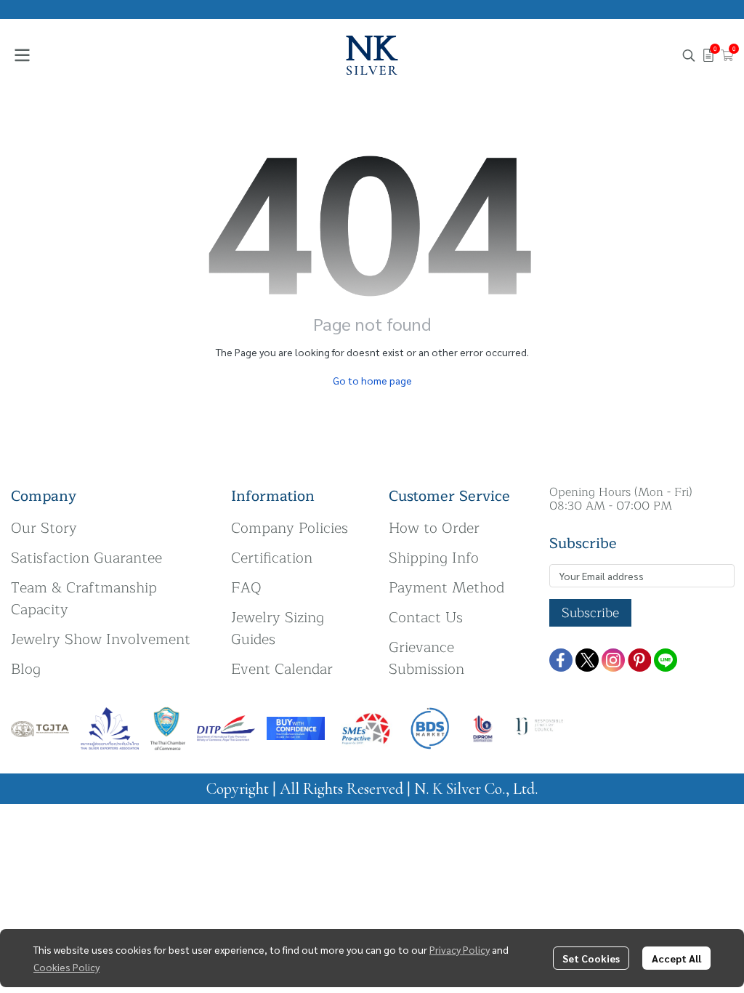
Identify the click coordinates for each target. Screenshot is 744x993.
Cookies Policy (66, 966)
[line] (665, 660)
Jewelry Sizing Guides (277, 628)
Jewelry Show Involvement (100, 639)
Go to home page (372, 380)
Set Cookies (591, 958)
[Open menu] (21, 55)
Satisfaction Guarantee (86, 558)
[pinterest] (639, 660)
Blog (26, 669)
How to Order (434, 528)
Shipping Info (434, 558)
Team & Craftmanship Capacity (84, 599)
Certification (271, 558)
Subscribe (590, 613)
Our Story (44, 528)
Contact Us (426, 618)
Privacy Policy (459, 949)
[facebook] (561, 660)
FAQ (246, 588)
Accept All (676, 958)
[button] (689, 55)
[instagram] (613, 660)
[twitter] (587, 660)
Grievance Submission (426, 658)
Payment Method (446, 588)
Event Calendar (282, 669)
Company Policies (289, 528)
